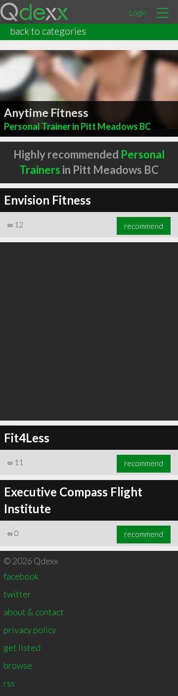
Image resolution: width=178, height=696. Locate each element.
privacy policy (29, 629)
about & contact (33, 611)
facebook (21, 576)
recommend (143, 225)
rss (9, 683)
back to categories (48, 31)
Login (137, 12)
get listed (22, 647)
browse (17, 665)
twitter (17, 594)
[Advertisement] (89, 331)
